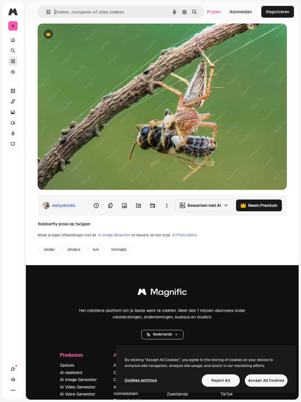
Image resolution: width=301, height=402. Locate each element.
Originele (76, 34)
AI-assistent (71, 372)
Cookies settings (141, 380)
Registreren (277, 11)
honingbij (118, 249)
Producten (71, 355)
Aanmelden (241, 11)
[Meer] (13, 390)
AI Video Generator (78, 387)
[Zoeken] (13, 50)
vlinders (73, 249)
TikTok (226, 394)
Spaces (67, 365)
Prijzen (214, 11)
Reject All (220, 380)
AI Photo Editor (184, 235)
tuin (96, 249)
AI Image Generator (114, 235)
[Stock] (13, 61)
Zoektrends (177, 394)
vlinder (49, 249)
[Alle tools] (13, 91)
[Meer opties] (167, 205)
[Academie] (13, 379)
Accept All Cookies (266, 380)
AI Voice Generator (77, 394)
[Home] (13, 40)
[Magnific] (162, 293)
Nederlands (162, 334)
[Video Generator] (13, 122)
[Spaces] (13, 101)
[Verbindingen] (13, 369)
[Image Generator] (13, 112)
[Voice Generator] (13, 133)
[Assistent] (13, 144)
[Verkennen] (13, 72)
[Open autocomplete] (46, 12)
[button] (162, 334)
